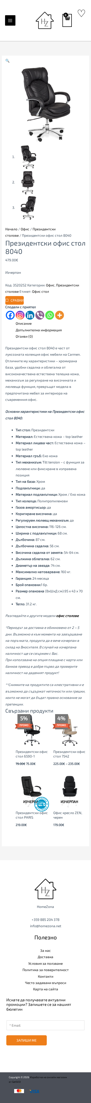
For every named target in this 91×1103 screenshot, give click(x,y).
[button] (7, 60)
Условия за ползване (45, 963)
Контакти (45, 976)
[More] (59, 315)
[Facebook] (10, 315)
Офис (25, 229)
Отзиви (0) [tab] (24, 336)
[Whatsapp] (49, 315)
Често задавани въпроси (45, 982)
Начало (11, 229)
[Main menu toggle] (10, 20)
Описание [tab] (24, 323)
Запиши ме (26, 1040)
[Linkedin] (30, 315)
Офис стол (40, 291)
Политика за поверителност (45, 970)
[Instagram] (20, 315)
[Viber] (39, 315)
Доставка (45, 957)
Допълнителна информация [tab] (39, 330)
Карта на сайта (45, 989)
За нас (45, 950)
